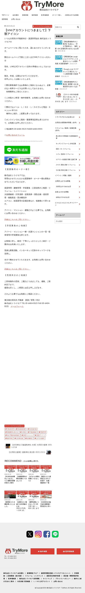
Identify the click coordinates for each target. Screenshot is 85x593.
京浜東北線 (19, 438)
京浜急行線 (33, 429)
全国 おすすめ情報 (62, 192)
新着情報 (25, 15)
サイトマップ (47, 579)
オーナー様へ (56, 15)
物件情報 (10, 438)
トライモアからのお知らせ (15, 426)
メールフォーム (17, 306)
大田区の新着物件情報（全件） (66, 122)
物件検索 (35, 15)
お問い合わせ (15, 19)
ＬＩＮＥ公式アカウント (41, 581)
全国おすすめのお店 (63, 197)
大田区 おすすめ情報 (62, 181)
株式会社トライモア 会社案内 (13, 573)
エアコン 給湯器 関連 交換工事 (66, 159)
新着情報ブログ (32, 573)
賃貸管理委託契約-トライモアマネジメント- (56, 573)
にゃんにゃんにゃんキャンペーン (66, 204)
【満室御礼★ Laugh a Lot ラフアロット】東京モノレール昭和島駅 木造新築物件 (66, 60)
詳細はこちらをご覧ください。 (17, 219)
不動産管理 (10, 429)
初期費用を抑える (12, 432)
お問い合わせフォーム (15, 135)
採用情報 (5, 19)
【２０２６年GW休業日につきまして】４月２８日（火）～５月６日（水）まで (66, 97)
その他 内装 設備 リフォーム (66, 170)
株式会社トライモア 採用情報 (29, 579)
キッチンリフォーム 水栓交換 (66, 143)
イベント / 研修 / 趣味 (63, 175)
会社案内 (16, 15)
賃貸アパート (41, 435)
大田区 (24, 432)
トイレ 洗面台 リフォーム (65, 154)
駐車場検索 (45, 15)
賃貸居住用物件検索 (53, 576)
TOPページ (5, 15)
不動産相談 (33, 432)
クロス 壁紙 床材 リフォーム (66, 165)
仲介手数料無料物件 (13, 435)
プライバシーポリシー (63, 579)
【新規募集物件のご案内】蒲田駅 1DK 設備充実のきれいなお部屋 (66, 85)
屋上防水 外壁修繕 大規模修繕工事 (67, 137)
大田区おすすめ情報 (72, 15)
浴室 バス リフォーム (63, 149)
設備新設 (30, 438)
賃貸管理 (43, 432)
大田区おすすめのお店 (63, 186)
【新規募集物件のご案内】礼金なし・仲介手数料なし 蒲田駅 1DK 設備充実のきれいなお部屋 (67, 46)
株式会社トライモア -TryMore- (57, 588)
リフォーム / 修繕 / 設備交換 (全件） (65, 129)
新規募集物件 (22, 429)
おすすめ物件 (40, 438)
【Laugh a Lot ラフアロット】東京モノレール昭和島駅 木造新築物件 (66, 72)
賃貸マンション (28, 435)
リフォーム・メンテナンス (34, 576)
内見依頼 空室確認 (23, 581)
